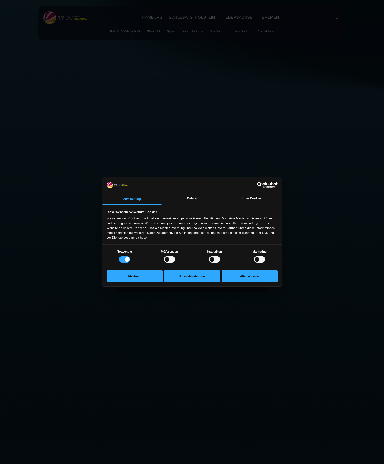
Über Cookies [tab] (252, 198)
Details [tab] (192, 198)
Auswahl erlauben (192, 276)
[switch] (169, 259)
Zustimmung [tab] (132, 199)
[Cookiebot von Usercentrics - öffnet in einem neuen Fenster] (260, 185)
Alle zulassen (249, 276)
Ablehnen (134, 276)
